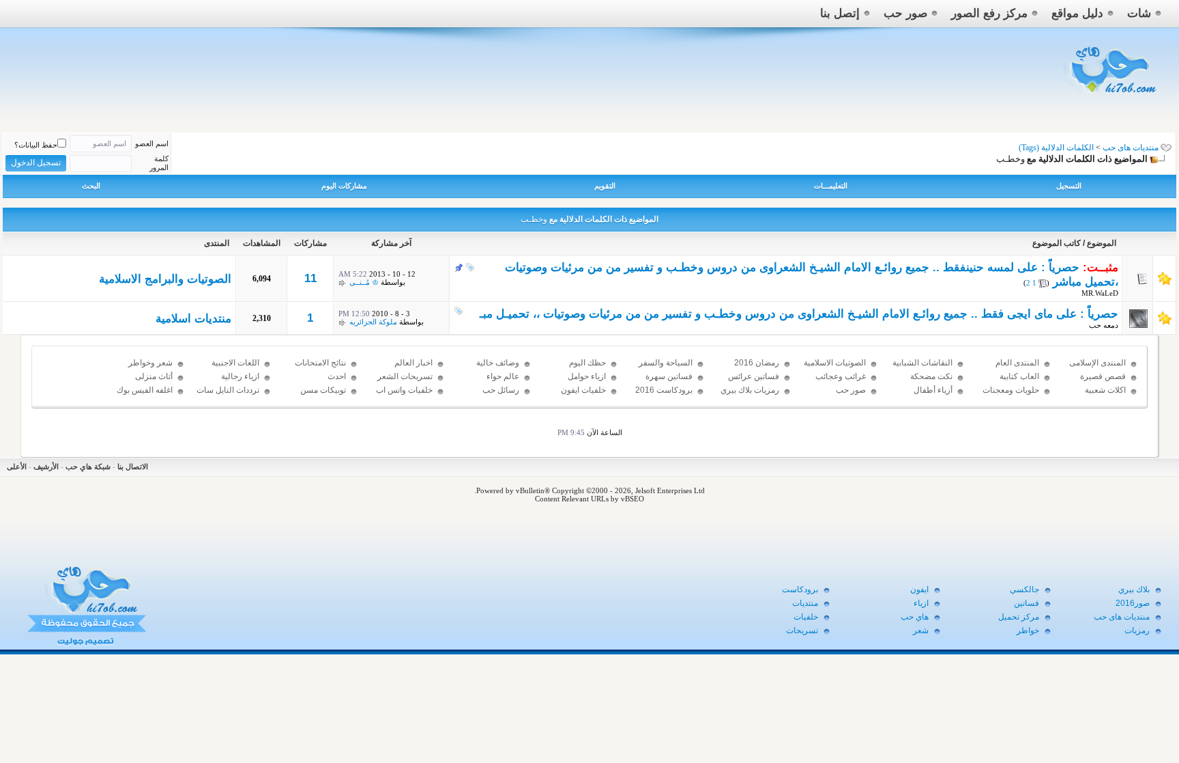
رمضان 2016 (756, 362)
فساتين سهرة (669, 376)
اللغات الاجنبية (235, 362)
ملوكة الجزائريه (373, 322)
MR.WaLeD (1099, 293)
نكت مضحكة (931, 376)
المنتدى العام (1017, 362)
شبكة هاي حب (88, 466)
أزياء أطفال (933, 390)
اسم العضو (152, 143)
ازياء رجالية (240, 376)
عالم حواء (502, 376)
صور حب (905, 13)
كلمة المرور (159, 162)
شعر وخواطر (150, 362)
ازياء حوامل (587, 376)
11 (310, 278)
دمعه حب (1103, 325)
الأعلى (17, 466)
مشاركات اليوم (344, 186)
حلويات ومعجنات (1010, 390)
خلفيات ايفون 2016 (583, 396)
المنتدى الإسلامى (1097, 362)
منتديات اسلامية (193, 318)
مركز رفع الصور (989, 13)
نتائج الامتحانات (320, 362)
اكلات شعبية (1105, 390)
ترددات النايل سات (227, 390)
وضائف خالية (497, 362)
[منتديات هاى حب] (1111, 96)
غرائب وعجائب (840, 376)
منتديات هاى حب (1131, 147)
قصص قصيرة (1103, 376)
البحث (91, 186)
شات (1139, 13)
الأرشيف (46, 466)
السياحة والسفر (666, 362)
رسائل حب (500, 390)
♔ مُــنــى (364, 282)
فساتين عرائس (753, 376)
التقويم (604, 186)
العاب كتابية (1019, 376)
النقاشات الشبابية (922, 362)
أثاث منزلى (154, 376)
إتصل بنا (840, 13)
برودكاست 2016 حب (664, 396)
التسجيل (1068, 186)
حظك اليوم (587, 362)
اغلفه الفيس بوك (145, 390)
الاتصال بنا (132, 466)
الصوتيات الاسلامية (835, 362)
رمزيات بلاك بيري (749, 390)
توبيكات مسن (323, 390)
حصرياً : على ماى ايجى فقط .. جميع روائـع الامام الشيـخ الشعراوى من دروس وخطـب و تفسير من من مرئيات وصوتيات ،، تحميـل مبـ (799, 313)
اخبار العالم (413, 362)
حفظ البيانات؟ (35, 145)
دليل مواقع (1077, 13)
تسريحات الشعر (405, 376)
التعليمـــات (830, 186)
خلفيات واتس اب (404, 390)
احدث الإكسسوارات (323, 382)
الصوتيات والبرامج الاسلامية (165, 279)
